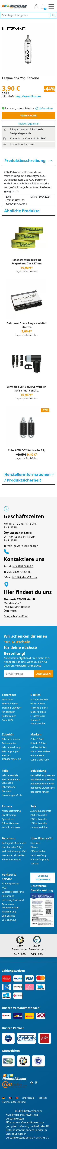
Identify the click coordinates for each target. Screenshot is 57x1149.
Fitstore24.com (33, 1111)
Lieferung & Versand (13, 900)
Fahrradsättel (9, 786)
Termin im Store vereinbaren (21, 546)
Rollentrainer (9, 715)
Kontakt (34, 863)
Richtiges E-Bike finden (14, 842)
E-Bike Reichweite (11, 859)
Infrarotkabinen (10, 823)
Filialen (34, 847)
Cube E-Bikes (37, 739)
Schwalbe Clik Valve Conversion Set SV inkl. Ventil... (27, 388)
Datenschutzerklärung (14, 1101)
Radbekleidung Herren (42, 779)
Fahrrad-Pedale (10, 775)
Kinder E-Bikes (38, 711)
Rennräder (7, 699)
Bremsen (6, 791)
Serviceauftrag (38, 855)
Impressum (28, 1097)
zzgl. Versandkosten (28, 96)
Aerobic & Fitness (11, 827)
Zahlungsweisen (10, 883)
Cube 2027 (7, 720)
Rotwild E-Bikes (38, 743)
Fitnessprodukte (39, 827)
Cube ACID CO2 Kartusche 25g (26, 450)
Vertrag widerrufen (42, 878)
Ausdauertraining (11, 810)
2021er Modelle (38, 819)
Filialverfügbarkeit (28, 123)
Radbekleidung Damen (42, 775)
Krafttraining (9, 814)
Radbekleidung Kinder (42, 783)
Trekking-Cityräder (12, 707)
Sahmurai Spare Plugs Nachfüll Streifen (26, 325)
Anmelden (43, 673)
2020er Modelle (38, 814)
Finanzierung (9, 911)
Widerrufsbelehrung (13, 891)
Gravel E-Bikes (37, 703)
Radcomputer (9, 743)
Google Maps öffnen (16, 616)
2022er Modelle (38, 823)
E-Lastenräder (37, 715)
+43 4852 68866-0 (23, 566)
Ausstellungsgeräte (40, 810)
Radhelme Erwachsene (42, 787)
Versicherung (9, 919)
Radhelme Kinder (39, 791)
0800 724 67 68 (22, 572)
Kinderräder (8, 711)
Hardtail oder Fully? (12, 847)
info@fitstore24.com (24, 577)
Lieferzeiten (45, 108)
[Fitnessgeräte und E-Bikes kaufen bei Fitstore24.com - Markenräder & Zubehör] (14, 6)
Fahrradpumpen (10, 751)
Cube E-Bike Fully (39, 759)
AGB (4, 887)
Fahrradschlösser (11, 739)
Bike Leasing (8, 915)
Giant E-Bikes (37, 755)
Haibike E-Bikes (38, 747)
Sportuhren (8, 819)
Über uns (35, 842)
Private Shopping (39, 859)
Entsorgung (8, 895)
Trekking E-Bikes (39, 707)
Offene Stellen (38, 851)
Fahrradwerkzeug (11, 747)
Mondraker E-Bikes (40, 751)
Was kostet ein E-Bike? (13, 855)
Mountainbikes (10, 703)
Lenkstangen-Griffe (12, 795)
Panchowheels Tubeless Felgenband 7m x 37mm (27, 261)
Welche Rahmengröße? (14, 851)
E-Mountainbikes (39, 699)
